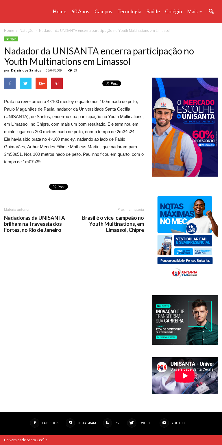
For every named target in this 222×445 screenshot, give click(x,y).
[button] (211, 12)
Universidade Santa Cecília (25, 439)
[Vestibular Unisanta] (185, 175)
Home (59, 11)
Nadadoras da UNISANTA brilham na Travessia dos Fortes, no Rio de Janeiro (34, 224)
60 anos (80, 11)
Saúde (153, 11)
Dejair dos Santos (26, 70)
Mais (192, 11)
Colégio (173, 11)
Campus (103, 11)
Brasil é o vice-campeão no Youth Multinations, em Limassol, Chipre (113, 224)
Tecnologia (129, 11)
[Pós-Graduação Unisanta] (185, 343)
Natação (11, 39)
